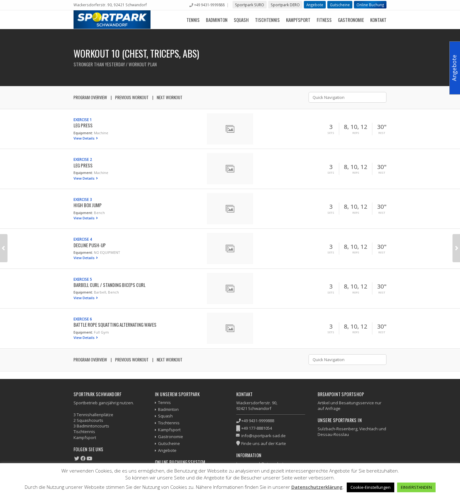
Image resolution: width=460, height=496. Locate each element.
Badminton (216, 19)
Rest (381, 133)
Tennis (193, 19)
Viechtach (368, 429)
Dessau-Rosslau (333, 434)
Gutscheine (340, 4)
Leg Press (83, 125)
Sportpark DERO (285, 4)
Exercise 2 (83, 159)
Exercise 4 (83, 239)
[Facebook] (83, 458)
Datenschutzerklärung (317, 487)
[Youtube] (89, 458)
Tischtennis (267, 19)
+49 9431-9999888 (209, 4)
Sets (330, 133)
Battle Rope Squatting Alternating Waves (115, 324)
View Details (84, 138)
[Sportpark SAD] (112, 19)
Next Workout (169, 97)
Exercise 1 (83, 119)
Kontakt (378, 19)
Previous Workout (132, 97)
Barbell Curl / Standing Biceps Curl (110, 284)
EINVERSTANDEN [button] (416, 487)
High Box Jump (88, 205)
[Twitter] (77, 458)
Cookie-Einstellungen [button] (370, 487)
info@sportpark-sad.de (263, 435)
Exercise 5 (83, 279)
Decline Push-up (90, 245)
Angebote (314, 4)
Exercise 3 (83, 199)
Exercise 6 (83, 318)
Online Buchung (370, 4)
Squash (241, 19)
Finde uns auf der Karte (263, 443)
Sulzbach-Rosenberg (337, 429)
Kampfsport (298, 19)
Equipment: (83, 132)
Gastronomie (351, 19)
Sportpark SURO (249, 4)
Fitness (324, 19)
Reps (355, 133)
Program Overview (90, 97)
